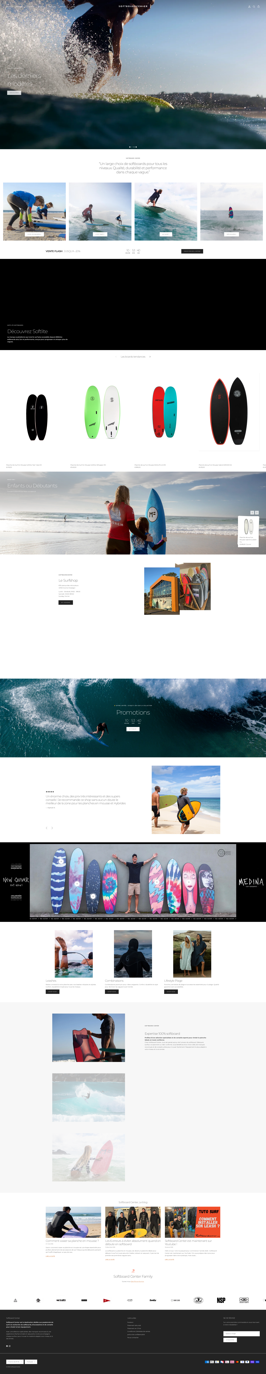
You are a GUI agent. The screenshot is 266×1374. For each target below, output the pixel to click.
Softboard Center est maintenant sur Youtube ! (188, 1242)
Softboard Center (15, 1367)
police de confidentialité (136, 1334)
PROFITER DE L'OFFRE (192, 251)
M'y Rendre (65, 602)
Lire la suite (50, 1256)
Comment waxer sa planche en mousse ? (72, 1241)
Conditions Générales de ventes (138, 1331)
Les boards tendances (133, 356)
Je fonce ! (133, 729)
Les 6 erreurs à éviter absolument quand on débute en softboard (133, 1242)
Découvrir (14, 93)
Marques (41, 6)
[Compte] (249, 6)
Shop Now (52, 991)
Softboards (19, 6)
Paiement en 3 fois (134, 1328)
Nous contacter (133, 1337)
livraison (130, 1322)
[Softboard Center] (133, 6)
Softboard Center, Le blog (133, 1202)
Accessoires (30, 6)
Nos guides (52, 6)
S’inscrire (230, 1340)
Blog (73, 6)
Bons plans (63, 6)
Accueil (8, 6)
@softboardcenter (137, 1281)
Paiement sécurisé (134, 1325)
